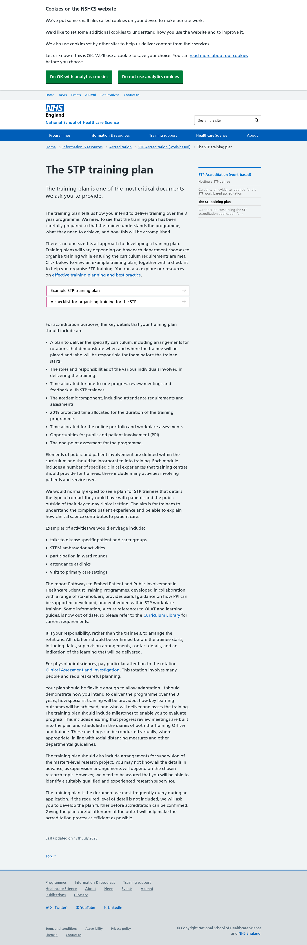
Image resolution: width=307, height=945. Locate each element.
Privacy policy (121, 929)
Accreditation (120, 147)
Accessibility (94, 929)
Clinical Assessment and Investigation (83, 670)
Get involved (109, 95)
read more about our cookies (219, 55)
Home (50, 95)
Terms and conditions (61, 929)
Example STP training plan (75, 290)
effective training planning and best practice (96, 275)
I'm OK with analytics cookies (79, 76)
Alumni (90, 95)
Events (76, 95)
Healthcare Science (211, 135)
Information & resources (110, 135)
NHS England (249, 933)
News (63, 95)
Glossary (81, 895)
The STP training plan (214, 202)
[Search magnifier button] (257, 120)
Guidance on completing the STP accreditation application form (222, 212)
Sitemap (52, 935)
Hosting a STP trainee (214, 182)
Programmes (59, 135)
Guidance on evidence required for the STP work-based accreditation (227, 191)
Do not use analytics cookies (150, 76)
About (252, 135)
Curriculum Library (161, 615)
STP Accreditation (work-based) (164, 147)
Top (49, 856)
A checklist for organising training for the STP (93, 301)
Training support (163, 135)
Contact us (131, 95)
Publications (56, 895)
